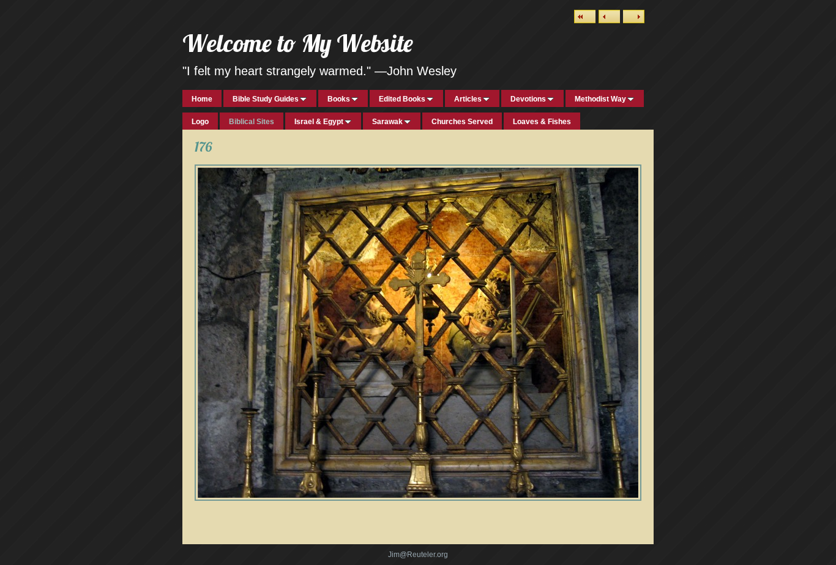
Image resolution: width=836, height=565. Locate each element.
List (584, 16)
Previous (609, 16)
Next (633, 16)
